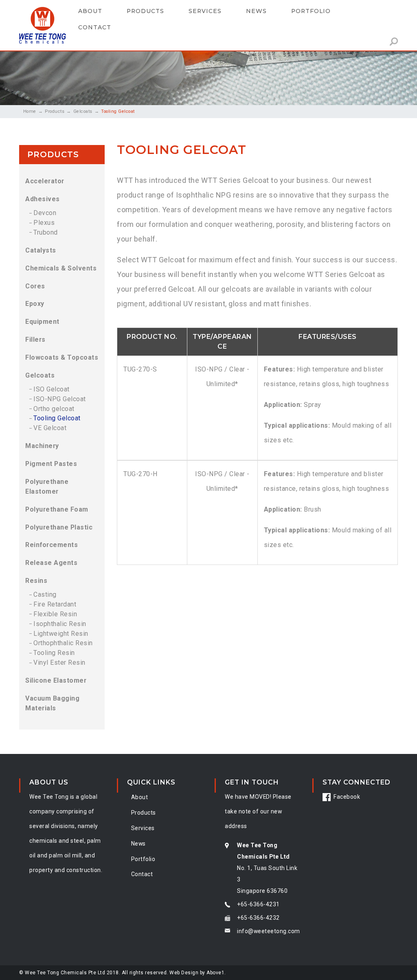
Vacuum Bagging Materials (52, 703)
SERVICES (205, 11)
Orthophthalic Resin (63, 643)
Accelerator (44, 181)
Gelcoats (82, 111)
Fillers (35, 339)
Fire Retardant (54, 604)
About (90, 11)
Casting (45, 594)
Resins (36, 580)
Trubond (45, 232)
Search (394, 41)
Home (29, 111)
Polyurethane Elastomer (46, 486)
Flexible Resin (55, 614)
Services (143, 828)
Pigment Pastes (51, 464)
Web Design (183, 973)
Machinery (42, 446)
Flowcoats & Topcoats (61, 357)
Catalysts (40, 250)
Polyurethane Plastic (58, 527)
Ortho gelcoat (54, 409)
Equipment (42, 321)
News (256, 11)
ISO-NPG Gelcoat (59, 399)
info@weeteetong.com (268, 931)
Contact (94, 27)
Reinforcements (51, 545)
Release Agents (51, 563)
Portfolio (311, 11)
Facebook (347, 796)
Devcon (44, 213)
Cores (35, 286)
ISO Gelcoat (51, 389)
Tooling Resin (54, 653)
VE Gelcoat (49, 428)
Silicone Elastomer (55, 680)
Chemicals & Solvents (61, 268)
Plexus (44, 222)
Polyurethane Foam (56, 509)
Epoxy (34, 304)
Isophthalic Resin (59, 624)
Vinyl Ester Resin (59, 662)
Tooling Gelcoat (57, 418)
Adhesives (42, 199)
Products (145, 11)
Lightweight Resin (60, 633)
